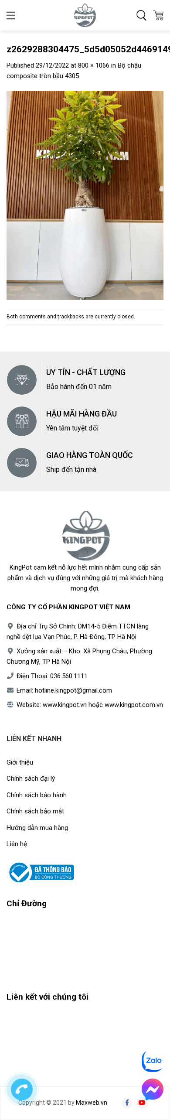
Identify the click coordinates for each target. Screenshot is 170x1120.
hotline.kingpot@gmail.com (73, 690)
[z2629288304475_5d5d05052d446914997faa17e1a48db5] (85, 195)
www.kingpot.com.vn (134, 705)
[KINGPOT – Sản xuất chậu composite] (85, 15)
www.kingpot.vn (65, 705)
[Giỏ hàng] (158, 15)
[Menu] (12, 15)
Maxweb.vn (91, 1102)
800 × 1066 (93, 65)
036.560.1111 (69, 676)
